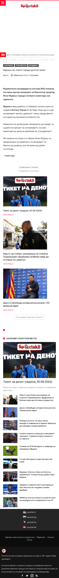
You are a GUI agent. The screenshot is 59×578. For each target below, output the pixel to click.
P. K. (7, 75)
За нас (29, 540)
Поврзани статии (28, 167)
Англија (22, 60)
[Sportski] (29, 3)
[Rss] (37, 575)
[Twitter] (27, 575)
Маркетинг (41, 537)
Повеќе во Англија (28, 171)
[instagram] (32, 575)
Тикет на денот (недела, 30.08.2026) (22, 210)
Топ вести (21, 65)
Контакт (51, 537)
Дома (5, 60)
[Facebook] (22, 575)
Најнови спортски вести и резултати (20, 537)
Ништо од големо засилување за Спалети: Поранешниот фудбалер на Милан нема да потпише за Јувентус (26, 256)
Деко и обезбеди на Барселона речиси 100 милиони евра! (30, 55)
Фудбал (13, 60)
